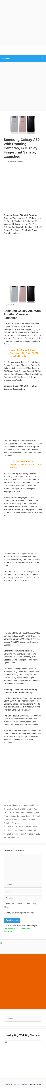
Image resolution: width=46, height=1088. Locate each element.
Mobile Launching (14, 805)
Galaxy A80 (12, 809)
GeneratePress (35, 1084)
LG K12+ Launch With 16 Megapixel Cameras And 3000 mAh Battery (26, 465)
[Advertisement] (23, 23)
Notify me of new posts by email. (20, 913)
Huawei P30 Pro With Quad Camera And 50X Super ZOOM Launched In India (24, 353)
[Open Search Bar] (43, 58)
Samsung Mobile (30, 805)
